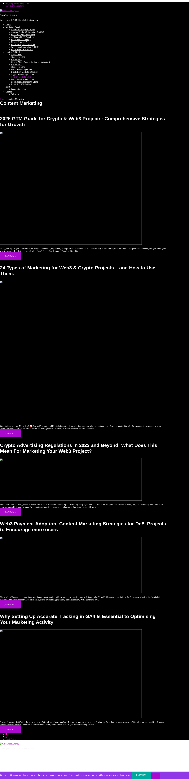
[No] (155, 776)
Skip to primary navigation (17, 3)
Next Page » (11, 739)
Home (2, 99)
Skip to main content (15, 6)
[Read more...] (12, 257)
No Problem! (141, 775)
